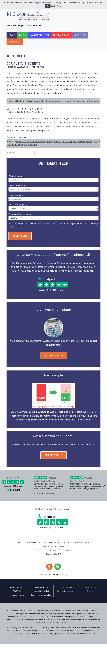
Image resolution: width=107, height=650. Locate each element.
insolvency (17, 145)
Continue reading (51, 93)
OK (48, 6)
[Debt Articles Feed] (58, 565)
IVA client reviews (17, 595)
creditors (67, 101)
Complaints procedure (65, 591)
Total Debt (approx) (17, 204)
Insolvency (67, 141)
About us (80, 35)
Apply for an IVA (41, 587)
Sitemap (90, 591)
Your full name (15, 176)
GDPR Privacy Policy (24, 227)
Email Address (15, 195)
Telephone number (17, 185)
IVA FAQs (17, 591)
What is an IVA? (16, 587)
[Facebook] (49, 565)
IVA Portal (14, 42)
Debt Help (21, 141)
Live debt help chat (41, 591)
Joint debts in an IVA (24, 109)
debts (81, 101)
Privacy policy (90, 587)
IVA (30, 101)
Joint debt (93, 101)
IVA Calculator (39, 35)
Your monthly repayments (20, 214)
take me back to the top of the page (53, 574)
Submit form (20, 236)
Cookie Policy (56, 6)
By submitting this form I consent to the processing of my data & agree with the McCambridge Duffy (53, 225)
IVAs (22, 35)
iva (86, 101)
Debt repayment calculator (41, 595)
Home (11, 35)
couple (58, 101)
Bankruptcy (21, 101)
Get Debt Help (53, 455)
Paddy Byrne (37, 67)
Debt (75, 101)
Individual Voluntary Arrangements (44, 141)
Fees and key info (65, 587)
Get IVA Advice (61, 35)
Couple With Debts (23, 63)
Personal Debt (40, 101)
